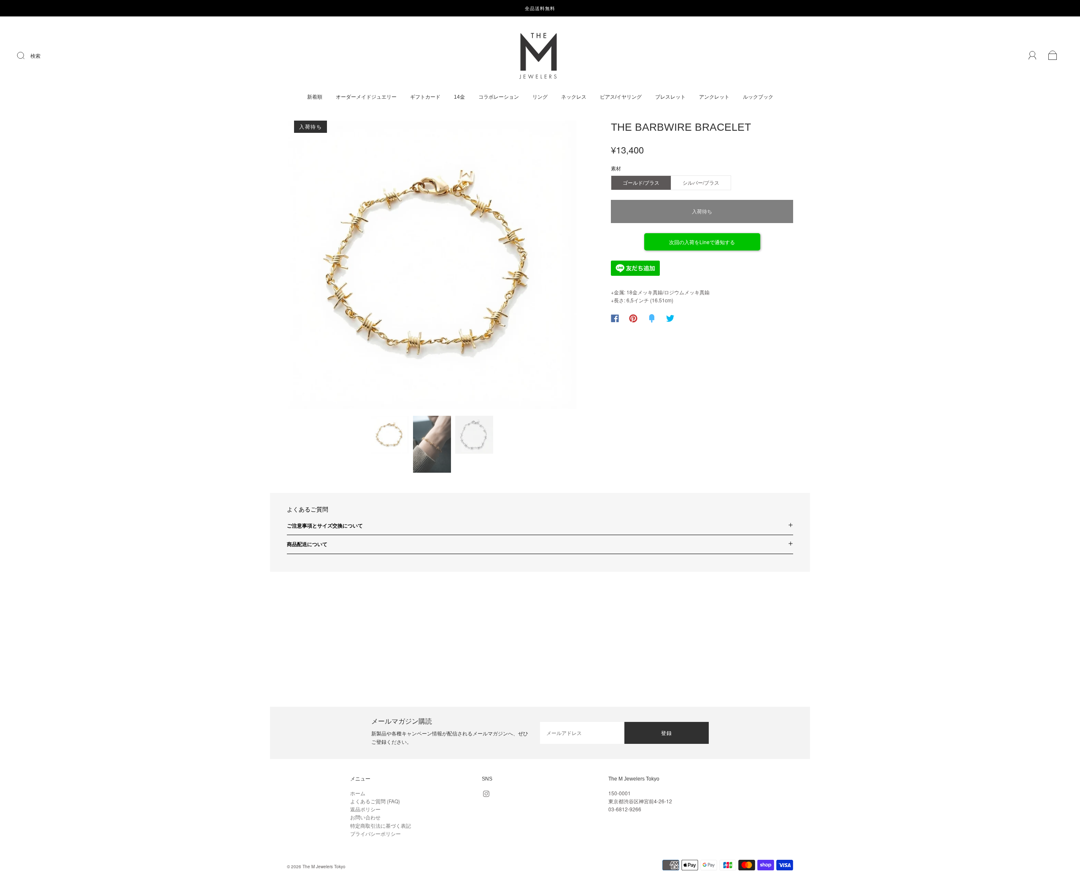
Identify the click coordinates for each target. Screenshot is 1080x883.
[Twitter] (670, 318)
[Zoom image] (432, 266)
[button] (317, 266)
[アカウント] (1032, 55)
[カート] (1052, 55)
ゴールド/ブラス (641, 182)
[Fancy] (652, 318)
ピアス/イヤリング (621, 97)
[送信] (26, 55)
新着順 (314, 97)
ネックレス (573, 97)
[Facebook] (615, 318)
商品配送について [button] (307, 544)
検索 (35, 55)
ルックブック (758, 97)
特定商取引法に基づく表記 (380, 825)
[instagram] (486, 794)
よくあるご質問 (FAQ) (375, 801)
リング (540, 97)
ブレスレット (670, 97)
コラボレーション (498, 97)
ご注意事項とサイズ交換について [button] (325, 525)
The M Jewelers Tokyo (324, 867)
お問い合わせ (365, 817)
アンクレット (714, 97)
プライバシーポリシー (375, 833)
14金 (459, 97)
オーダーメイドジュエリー (366, 97)
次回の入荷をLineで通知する (702, 241)
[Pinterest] (633, 318)
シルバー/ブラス (701, 182)
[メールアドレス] (582, 733)
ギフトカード (425, 97)
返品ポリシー (365, 809)
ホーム (357, 793)
